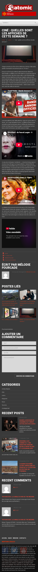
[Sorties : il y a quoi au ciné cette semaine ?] (28, 313)
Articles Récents (6, 389)
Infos (3, 392)
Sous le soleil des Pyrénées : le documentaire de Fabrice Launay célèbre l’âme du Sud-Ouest (9, 303)
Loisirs (10, 40)
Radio (10, 538)
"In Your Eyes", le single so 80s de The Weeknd (18, 496)
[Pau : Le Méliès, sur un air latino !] (10, 313)
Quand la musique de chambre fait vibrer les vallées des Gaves (27, 422)
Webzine (15, 538)
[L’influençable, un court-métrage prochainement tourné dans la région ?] (28, 295)
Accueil (4, 538)
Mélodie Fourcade (9, 257)
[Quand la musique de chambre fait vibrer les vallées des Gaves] (10, 424)
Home (3, 40)
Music (3, 402)
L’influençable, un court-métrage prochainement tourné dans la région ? (27, 303)
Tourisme (4, 405)
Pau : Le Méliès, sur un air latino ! (10, 319)
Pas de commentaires (10, 260)
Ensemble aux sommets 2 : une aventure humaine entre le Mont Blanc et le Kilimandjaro (26, 444)
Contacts (22, 538)
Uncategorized (6, 408)
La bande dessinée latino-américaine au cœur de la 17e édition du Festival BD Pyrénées (27, 467)
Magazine (4, 398)
